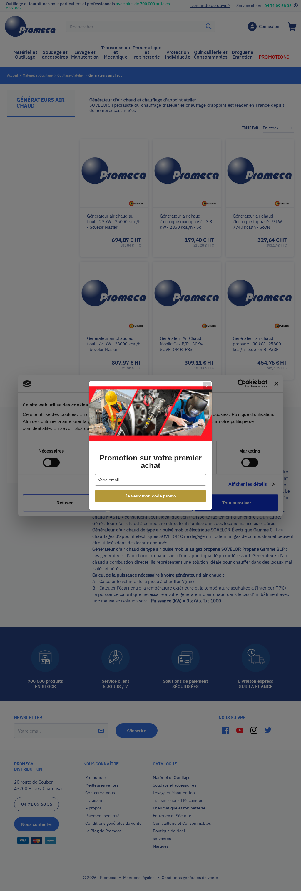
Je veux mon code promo (150, 496)
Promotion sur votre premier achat (150, 461)
